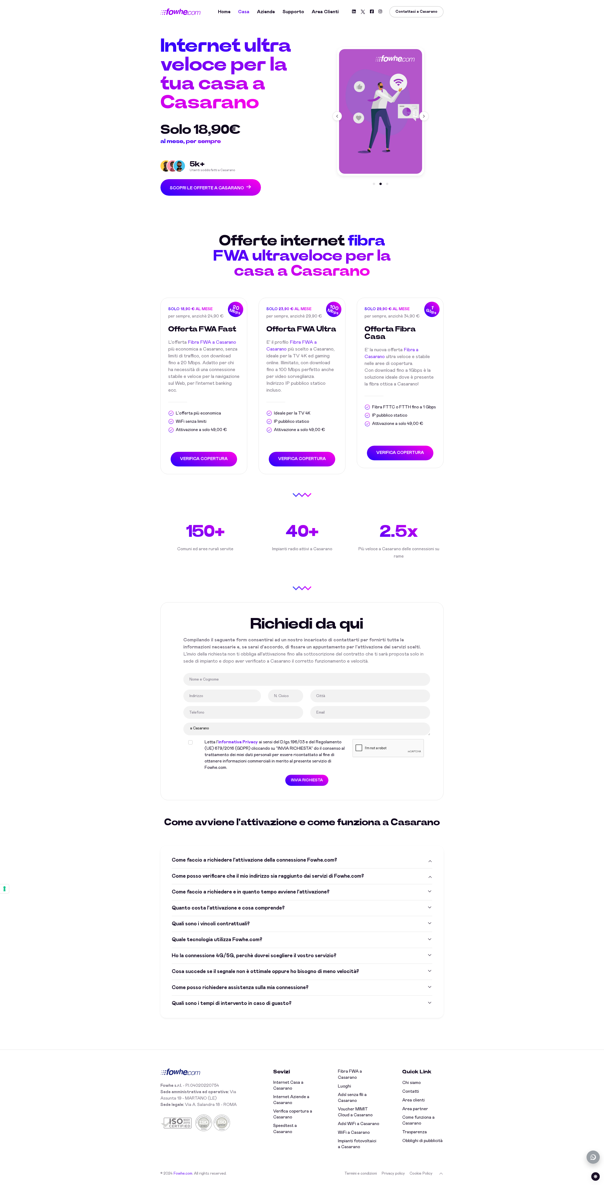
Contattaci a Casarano (416, 11)
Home (224, 11)
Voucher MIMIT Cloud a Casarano (355, 1112)
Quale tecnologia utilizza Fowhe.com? (217, 939)
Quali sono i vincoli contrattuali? (211, 924)
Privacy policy (393, 1173)
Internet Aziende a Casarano (291, 1100)
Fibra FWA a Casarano (212, 342)
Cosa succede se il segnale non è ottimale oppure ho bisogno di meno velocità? (265, 971)
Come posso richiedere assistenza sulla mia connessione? (240, 987)
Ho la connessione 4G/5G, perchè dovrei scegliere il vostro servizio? (254, 955)
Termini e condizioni (360, 1173)
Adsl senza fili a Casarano (352, 1098)
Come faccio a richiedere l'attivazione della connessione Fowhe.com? (254, 860)
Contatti (410, 1091)
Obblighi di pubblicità (422, 1141)
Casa (243, 11)
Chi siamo (411, 1083)
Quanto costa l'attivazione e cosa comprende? (228, 908)
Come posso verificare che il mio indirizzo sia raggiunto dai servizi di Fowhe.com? (268, 876)
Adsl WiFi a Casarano (358, 1124)
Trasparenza (414, 1132)
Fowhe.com (182, 1173)
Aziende (266, 11)
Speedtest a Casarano (285, 1129)
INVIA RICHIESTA (307, 780)
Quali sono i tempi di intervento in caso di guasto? (231, 1003)
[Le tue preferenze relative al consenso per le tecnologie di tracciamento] (4, 888)
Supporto (293, 11)
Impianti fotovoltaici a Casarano (357, 1144)
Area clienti (325, 11)
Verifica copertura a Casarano (292, 1114)
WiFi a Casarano (354, 1132)
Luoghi (344, 1086)
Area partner (415, 1109)
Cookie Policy (421, 1173)
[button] (374, 184)
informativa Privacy (238, 742)
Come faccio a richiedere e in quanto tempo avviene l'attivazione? (250, 892)
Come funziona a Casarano (418, 1120)
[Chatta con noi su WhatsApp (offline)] (593, 1157)
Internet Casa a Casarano (288, 1085)
